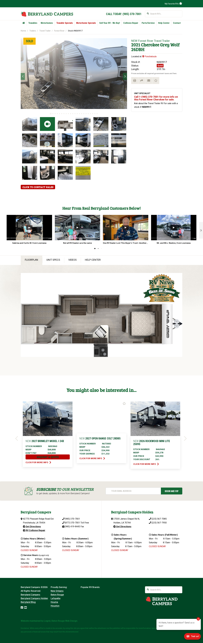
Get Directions (33, 526)
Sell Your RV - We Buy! (109, 23)
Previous (23, 76)
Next (125, 76)
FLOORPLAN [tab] (31, 259)
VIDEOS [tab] (72, 259)
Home (23, 31)
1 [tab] (51, 114)
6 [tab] (62, 114)
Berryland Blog (28, 602)
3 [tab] (55, 114)
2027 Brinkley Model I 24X (45, 441)
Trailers (32, 31)
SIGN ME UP (171, 491)
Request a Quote (48, 457)
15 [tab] (82, 114)
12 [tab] (75, 114)
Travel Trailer (45, 31)
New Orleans (57, 591)
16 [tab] (84, 114)
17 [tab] (86, 114)
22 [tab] (97, 114)
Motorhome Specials (86, 23)
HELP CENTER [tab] (93, 259)
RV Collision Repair (35, 530)
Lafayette (55, 598)
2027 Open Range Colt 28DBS (100, 438)
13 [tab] (77, 114)
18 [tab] (88, 114)
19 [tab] (90, 114)
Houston (55, 606)
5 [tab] (59, 114)
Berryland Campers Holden (34, 598)
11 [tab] (73, 114)
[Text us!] (192, 637)
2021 (135, 45)
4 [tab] (57, 114)
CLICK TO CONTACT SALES (37, 187)
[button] (201, 230)
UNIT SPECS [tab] (53, 259)
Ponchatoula (150, 56)
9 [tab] (68, 114)
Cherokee (150, 45)
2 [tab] (53, 114)
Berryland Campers (30, 594)
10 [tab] (71, 114)
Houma (54, 602)
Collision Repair (130, 23)
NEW (134, 40)
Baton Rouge (57, 594)
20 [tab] (93, 114)
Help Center (164, 23)
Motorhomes (47, 23)
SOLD (29, 41)
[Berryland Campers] (47, 14)
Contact (177, 23)
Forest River (59, 31)
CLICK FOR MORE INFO (37, 462)
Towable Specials (64, 23)
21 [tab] (95, 114)
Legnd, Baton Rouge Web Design (60, 621)
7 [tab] (64, 114)
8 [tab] (66, 114)
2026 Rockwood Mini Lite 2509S (151, 442)
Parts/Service (148, 23)
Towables (32, 23)
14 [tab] (79, 114)
